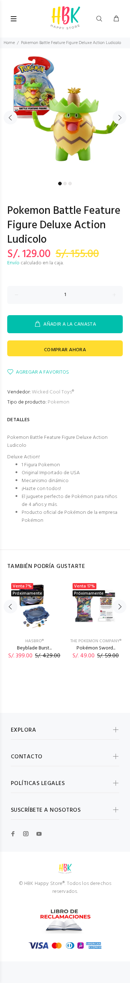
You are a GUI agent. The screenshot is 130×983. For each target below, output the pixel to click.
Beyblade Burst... (34, 648)
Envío (13, 263)
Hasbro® (34, 641)
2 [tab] (65, 183)
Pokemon (58, 402)
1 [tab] (60, 183)
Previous (10, 117)
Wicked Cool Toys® (53, 392)
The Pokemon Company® (95, 641)
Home (9, 43)
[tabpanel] (65, 113)
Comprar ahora (65, 350)
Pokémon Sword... (96, 648)
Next (119, 117)
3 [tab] (70, 183)
